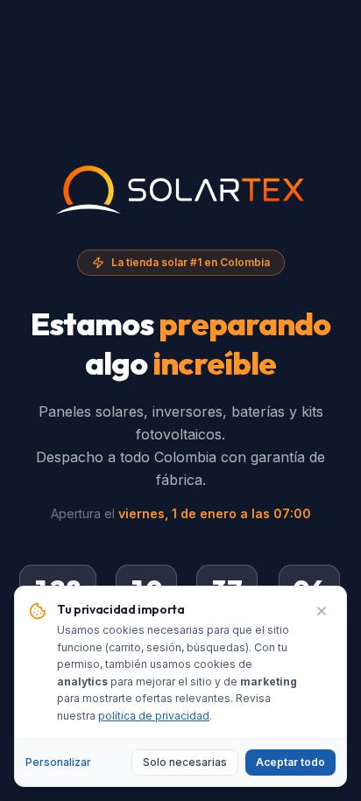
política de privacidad (153, 715)
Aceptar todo (290, 762)
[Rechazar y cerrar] (321, 611)
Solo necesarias (185, 762)
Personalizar (58, 762)
